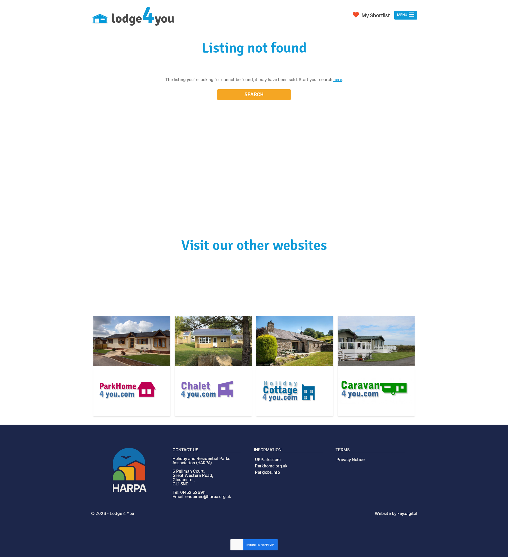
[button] (405, 15)
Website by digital (396, 513)
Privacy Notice (351, 459)
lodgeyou (142, 18)
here (337, 79)
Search (254, 94)
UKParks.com (268, 459)
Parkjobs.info (267, 472)
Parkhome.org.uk (271, 466)
